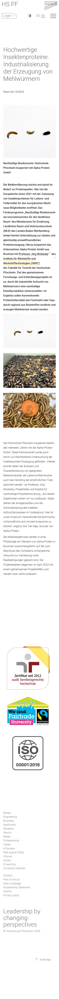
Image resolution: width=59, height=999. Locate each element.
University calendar (14, 868)
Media (6, 836)
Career (7, 844)
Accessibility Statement (16, 887)
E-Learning (9, 864)
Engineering (10, 816)
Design (7, 812)
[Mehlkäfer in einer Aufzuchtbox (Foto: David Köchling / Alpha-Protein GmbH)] (29, 372)
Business (8, 820)
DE (38, 15)
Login (7, 16)
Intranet (7, 856)
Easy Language (12, 883)
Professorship (11, 840)
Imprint (7, 891)
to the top (45, 959)
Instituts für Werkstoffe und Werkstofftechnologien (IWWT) (21, 261)
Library (7, 860)
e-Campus (9, 848)
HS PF (10, 5)
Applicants (9, 824)
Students (8, 828)
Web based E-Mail (13, 852)
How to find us (11, 879)
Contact (7, 875)
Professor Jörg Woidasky (33, 254)
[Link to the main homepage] (50, 5)
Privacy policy (11, 895)
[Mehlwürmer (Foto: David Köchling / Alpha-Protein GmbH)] (29, 412)
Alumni (7, 832)
